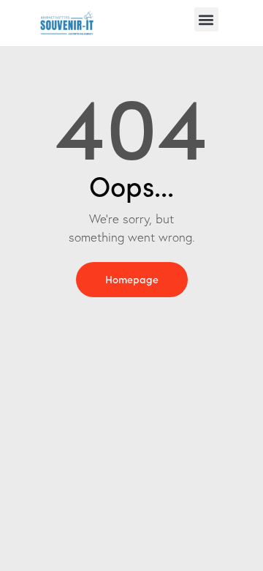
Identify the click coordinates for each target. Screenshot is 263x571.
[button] (206, 19)
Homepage (132, 279)
